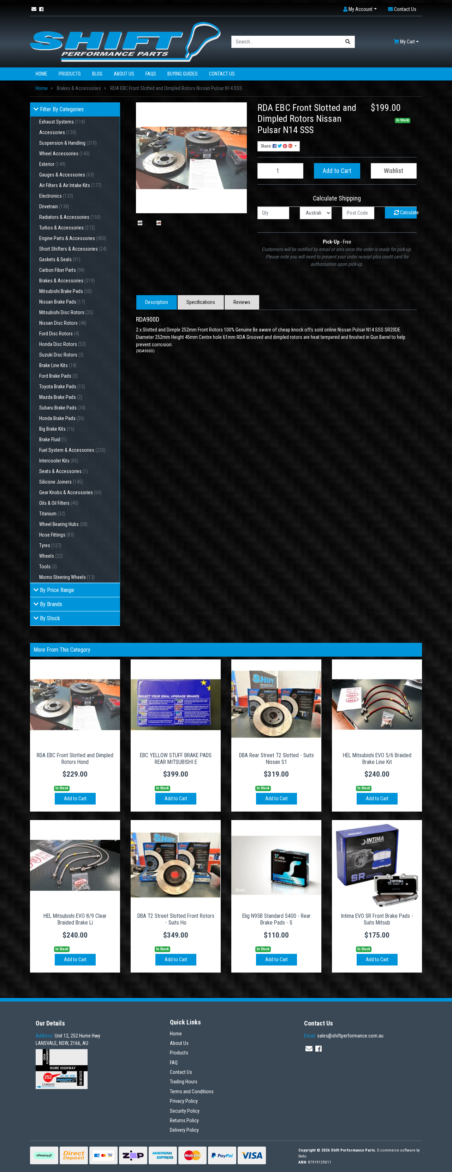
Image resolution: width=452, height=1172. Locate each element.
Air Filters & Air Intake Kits (70, 185)
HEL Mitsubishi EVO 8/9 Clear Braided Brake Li (75, 919)
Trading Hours (183, 1081)
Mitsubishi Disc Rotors (66, 312)
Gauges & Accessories (66, 175)
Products (70, 74)
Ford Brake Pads (58, 376)
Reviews (241, 302)
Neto (302, 1156)
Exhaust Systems (62, 122)
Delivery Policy (184, 1130)
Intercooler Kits (58, 461)
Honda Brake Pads (61, 418)
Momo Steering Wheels (67, 577)
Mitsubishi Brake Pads (65, 291)
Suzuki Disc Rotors (61, 355)
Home (41, 74)
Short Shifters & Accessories (73, 249)
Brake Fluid (53, 439)
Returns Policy (184, 1120)
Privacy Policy (184, 1101)
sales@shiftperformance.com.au (343, 1036)
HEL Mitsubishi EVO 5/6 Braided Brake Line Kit (377, 758)
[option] (140, 223)
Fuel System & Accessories (72, 450)
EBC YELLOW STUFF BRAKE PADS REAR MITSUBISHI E (176, 758)
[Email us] (33, 9)
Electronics (56, 196)
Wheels (51, 556)
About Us (124, 74)
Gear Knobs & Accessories (70, 492)
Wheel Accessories (64, 153)
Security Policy (185, 1111)
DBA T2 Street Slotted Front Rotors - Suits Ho (175, 919)
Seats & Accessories (63, 471)
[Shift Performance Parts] (125, 41)
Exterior (52, 164)
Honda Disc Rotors (62, 344)
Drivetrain (54, 206)
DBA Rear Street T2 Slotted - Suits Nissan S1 (276, 758)
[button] (360, 9)
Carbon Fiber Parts (62, 270)
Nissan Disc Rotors (63, 323)
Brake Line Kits (58, 365)
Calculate (408, 212)
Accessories (57, 132)
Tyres (50, 545)
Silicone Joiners (61, 482)
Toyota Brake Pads (62, 386)
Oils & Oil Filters (58, 503)
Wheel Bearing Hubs (63, 524)
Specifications (200, 302)
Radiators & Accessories (70, 217)
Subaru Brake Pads (62, 408)
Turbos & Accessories (67, 228)
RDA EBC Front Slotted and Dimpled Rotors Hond (75, 758)
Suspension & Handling (68, 143)
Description (156, 302)
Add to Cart (337, 170)
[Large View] (140, 223)
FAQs (150, 74)
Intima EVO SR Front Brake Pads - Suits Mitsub (377, 919)
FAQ (174, 1062)
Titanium (52, 513)
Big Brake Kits (57, 429)
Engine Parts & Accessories (72, 238)
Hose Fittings (56, 535)
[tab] (156, 302)
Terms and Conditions (192, 1091)
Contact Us (222, 74)
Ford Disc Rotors (59, 333)
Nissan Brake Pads (62, 302)
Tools (48, 566)
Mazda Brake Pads (60, 397)
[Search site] (348, 42)
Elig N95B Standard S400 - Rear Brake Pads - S (276, 919)
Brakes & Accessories (67, 280)
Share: (267, 146)
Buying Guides (182, 74)
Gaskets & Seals (60, 259)
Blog (97, 74)
